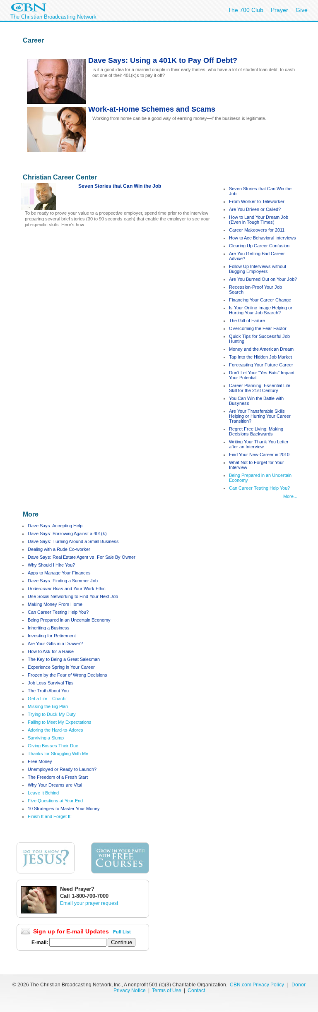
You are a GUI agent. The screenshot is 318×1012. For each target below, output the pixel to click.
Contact (196, 990)
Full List (122, 931)
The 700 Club (245, 10)
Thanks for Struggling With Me (58, 753)
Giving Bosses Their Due (53, 745)
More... (290, 496)
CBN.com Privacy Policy (257, 985)
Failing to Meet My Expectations (60, 722)
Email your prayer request (89, 903)
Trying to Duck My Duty (52, 714)
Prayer (279, 10)
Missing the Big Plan (48, 706)
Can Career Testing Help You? (259, 488)
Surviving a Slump (46, 737)
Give (302, 10)
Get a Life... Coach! (47, 698)
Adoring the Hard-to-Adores (55, 729)
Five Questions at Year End (55, 800)
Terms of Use (167, 990)
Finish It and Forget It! (50, 816)
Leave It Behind (43, 792)
